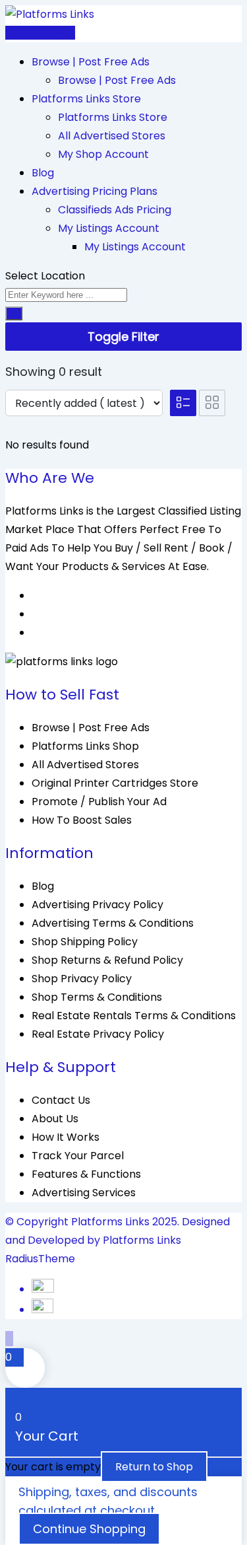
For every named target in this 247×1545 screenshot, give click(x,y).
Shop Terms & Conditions (97, 997)
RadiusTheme (40, 1258)
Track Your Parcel (78, 1155)
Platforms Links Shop (85, 746)
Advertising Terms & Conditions (113, 923)
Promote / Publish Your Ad (99, 801)
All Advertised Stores (111, 135)
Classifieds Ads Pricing (114, 209)
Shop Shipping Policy (85, 941)
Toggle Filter (123, 336)
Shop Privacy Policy (82, 978)
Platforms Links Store (86, 98)
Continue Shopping (89, 1529)
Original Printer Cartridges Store (115, 783)
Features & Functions (86, 1174)
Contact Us (61, 1100)
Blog (43, 172)
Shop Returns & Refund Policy (107, 960)
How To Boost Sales (82, 820)
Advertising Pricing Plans (94, 191)
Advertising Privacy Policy (97, 904)
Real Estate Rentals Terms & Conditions (134, 1015)
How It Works (65, 1137)
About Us (55, 1118)
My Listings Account (108, 228)
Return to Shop (154, 1466)
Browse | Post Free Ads (91, 61)
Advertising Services (84, 1192)
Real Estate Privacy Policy (98, 1034)
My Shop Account (103, 154)
